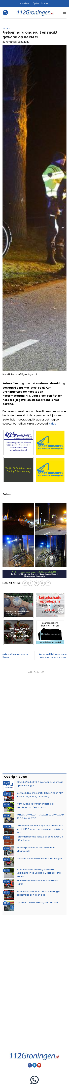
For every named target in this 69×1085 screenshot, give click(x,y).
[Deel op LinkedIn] (48, 583)
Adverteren (24, 3)
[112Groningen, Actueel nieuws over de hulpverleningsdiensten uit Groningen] (35, 12)
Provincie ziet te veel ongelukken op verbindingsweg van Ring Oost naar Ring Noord (39, 873)
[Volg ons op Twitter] (34, 1065)
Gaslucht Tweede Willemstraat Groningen (39, 858)
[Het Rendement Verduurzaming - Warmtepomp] (34, 574)
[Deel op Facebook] (30, 583)
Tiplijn (36, 3)
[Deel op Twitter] (36, 583)
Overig (6, 28)
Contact (45, 3)
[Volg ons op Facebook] (30, 1065)
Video (52, 423)
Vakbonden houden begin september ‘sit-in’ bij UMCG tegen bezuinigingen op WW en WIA (40, 829)
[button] (5, 12)
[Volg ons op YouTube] (39, 1065)
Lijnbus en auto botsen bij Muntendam (37, 902)
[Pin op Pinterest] (42, 583)
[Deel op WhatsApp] (25, 583)
